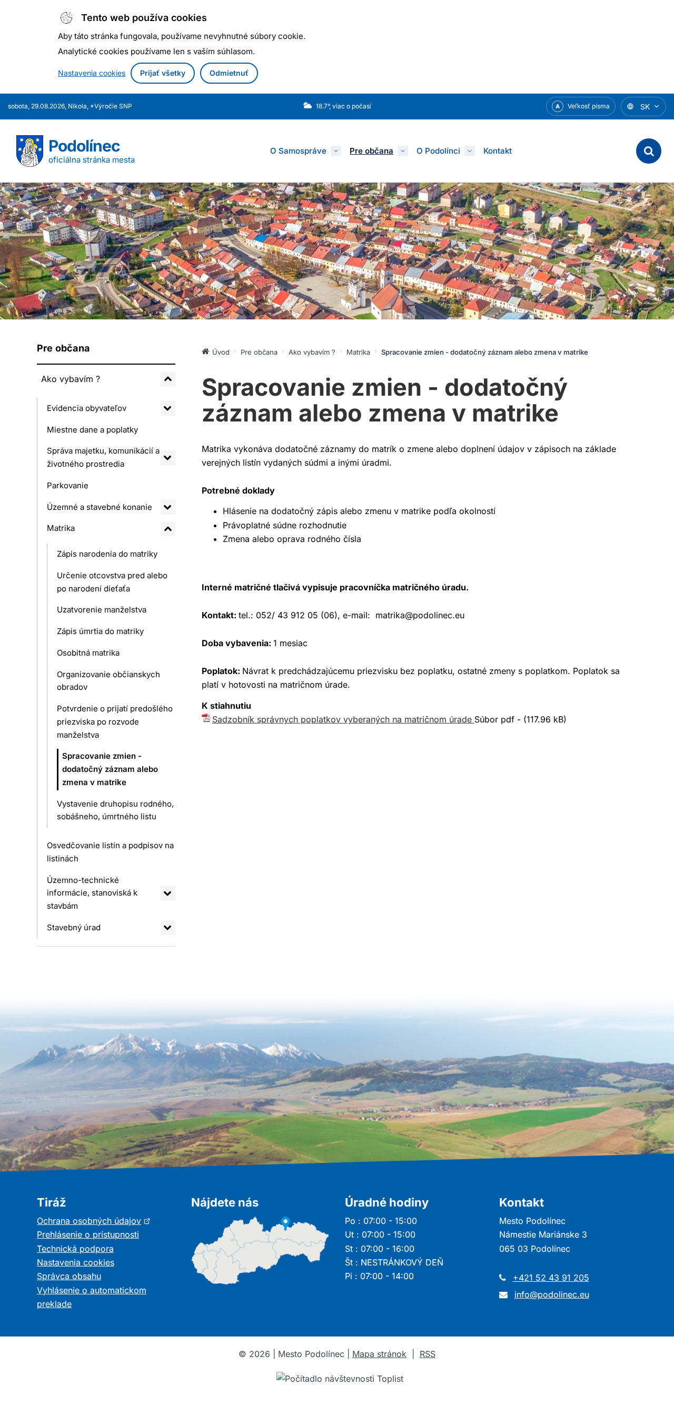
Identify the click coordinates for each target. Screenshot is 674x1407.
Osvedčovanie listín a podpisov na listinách (110, 851)
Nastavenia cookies (91, 72)
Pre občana (371, 151)
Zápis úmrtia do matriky (100, 631)
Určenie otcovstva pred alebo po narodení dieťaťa (112, 582)
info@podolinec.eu (551, 1294)
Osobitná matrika (88, 653)
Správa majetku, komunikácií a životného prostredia (103, 457)
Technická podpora (75, 1248)
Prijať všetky (162, 72)
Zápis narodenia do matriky (107, 554)
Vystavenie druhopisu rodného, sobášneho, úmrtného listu (115, 810)
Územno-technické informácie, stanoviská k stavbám (92, 893)
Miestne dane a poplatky (92, 430)
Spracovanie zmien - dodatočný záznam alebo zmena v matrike (110, 769)
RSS (427, 1354)
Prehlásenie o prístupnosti (88, 1234)
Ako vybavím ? (70, 379)
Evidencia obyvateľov (86, 408)
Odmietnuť (229, 72)
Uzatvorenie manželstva (101, 610)
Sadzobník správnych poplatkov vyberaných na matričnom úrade (343, 719)
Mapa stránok (379, 1354)
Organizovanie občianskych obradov (108, 680)
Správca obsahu (69, 1276)
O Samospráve (298, 151)
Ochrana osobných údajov (94, 1220)
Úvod (221, 352)
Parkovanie (67, 485)
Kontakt (497, 151)
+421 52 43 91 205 (551, 1277)
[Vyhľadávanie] (648, 151)
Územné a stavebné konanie (99, 507)
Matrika (61, 528)
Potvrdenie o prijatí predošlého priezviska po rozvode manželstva (115, 722)
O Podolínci (438, 151)
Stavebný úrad (74, 927)
